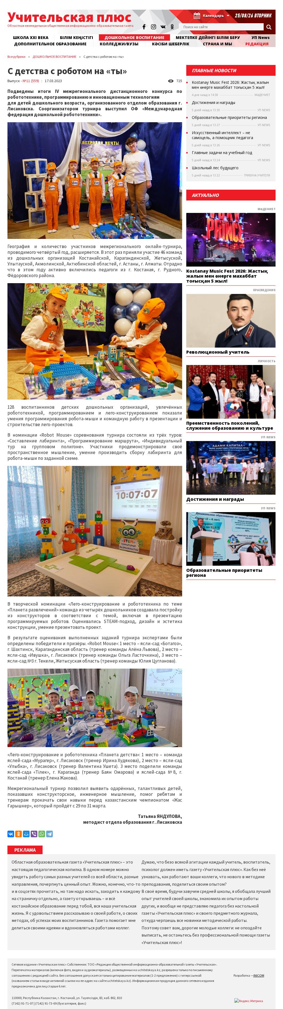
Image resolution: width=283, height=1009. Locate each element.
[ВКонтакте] (10, 834)
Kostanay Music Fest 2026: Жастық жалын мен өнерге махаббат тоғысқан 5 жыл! (230, 85)
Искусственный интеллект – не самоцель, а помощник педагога (222, 135)
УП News (260, 37)
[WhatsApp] (41, 834)
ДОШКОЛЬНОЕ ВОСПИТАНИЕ (134, 37)
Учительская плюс (69, 17)
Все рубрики (16, 56)
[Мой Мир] (26, 834)
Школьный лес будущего (215, 167)
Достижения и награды (213, 102)
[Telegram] (49, 834)
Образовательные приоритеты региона (229, 117)
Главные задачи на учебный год (222, 152)
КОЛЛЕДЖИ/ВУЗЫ (119, 43)
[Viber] (34, 834)
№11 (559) (31, 80)
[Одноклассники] (18, 834)
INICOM (258, 975)
